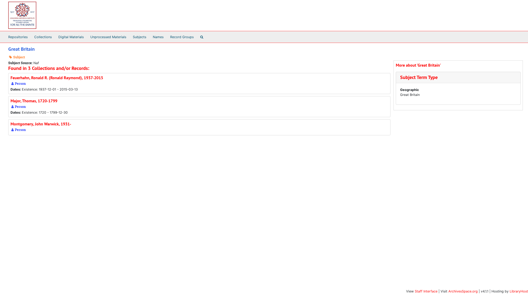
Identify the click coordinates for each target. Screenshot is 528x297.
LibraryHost (519, 291)
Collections (43, 37)
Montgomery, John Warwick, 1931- (41, 124)
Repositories (18, 37)
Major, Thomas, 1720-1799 (34, 101)
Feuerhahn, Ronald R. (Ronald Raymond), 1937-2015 (57, 77)
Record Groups (182, 37)
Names (158, 37)
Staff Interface (426, 291)
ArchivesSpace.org (463, 291)
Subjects (139, 37)
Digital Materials (71, 37)
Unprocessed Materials (108, 37)
